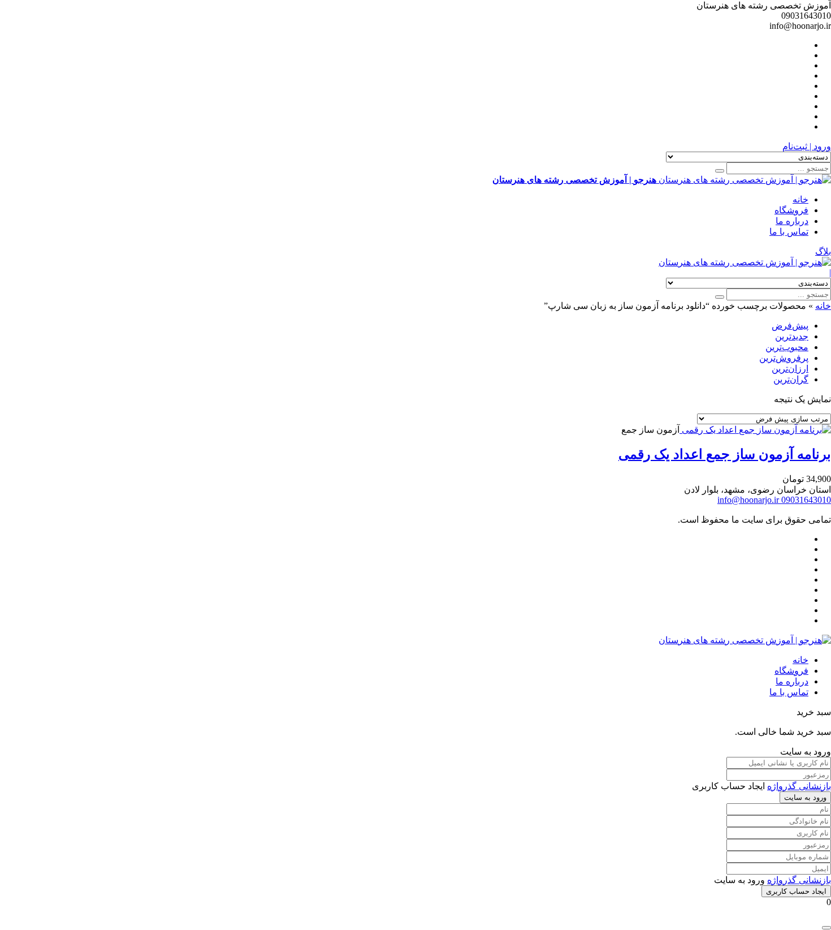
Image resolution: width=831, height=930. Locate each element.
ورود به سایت (805, 797)
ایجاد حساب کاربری (796, 891)
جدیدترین (791, 336)
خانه (800, 199)
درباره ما (792, 221)
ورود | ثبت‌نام (806, 146)
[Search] (719, 171)
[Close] (826, 927)
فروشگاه (791, 210)
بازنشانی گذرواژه (799, 786)
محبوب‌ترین (786, 347)
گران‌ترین (790, 379)
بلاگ (823, 251)
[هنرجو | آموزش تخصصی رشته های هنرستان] (745, 262)
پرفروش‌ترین (783, 358)
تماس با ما (788, 231)
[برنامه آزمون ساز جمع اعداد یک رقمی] (755, 429)
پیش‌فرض (790, 325)
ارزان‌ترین (790, 368)
